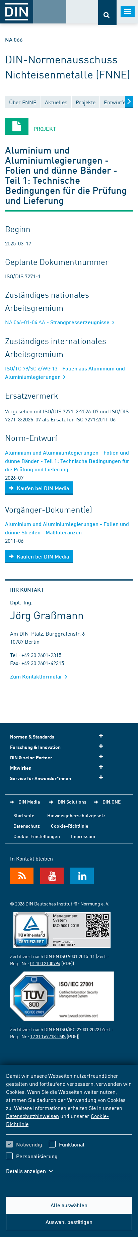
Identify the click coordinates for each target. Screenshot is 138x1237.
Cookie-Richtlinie (69, 826)
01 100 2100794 (45, 963)
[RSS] (21, 876)
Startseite (23, 815)
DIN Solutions (72, 802)
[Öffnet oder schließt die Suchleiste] (107, 12)
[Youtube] (52, 876)
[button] (33, 1171)
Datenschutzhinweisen (32, 1115)
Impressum (83, 836)
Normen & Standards (32, 737)
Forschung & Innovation (35, 747)
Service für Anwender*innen (40, 778)
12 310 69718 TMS (48, 1036)
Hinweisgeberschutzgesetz (76, 815)
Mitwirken (20, 768)
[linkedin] (82, 876)
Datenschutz (26, 826)
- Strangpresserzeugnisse (58, 322)
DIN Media (29, 802)
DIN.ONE (111, 802)
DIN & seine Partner (31, 757)
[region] (69, 1127)
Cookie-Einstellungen (36, 836)
